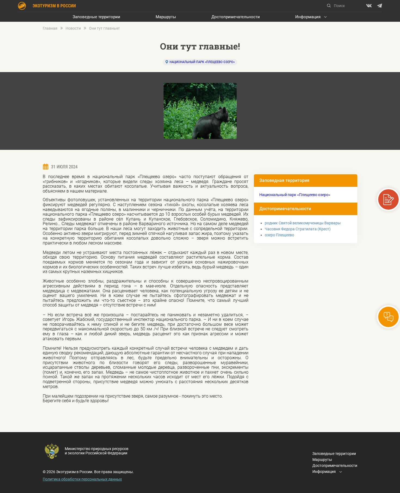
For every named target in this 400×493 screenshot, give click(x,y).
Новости (73, 28)
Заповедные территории (96, 16)
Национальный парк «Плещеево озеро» (202, 62)
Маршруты (166, 16)
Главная (50, 28)
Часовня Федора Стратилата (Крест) (298, 229)
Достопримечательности (235, 16)
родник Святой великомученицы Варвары (303, 223)
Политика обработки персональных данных (82, 479)
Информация (308, 16)
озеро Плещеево (279, 235)
